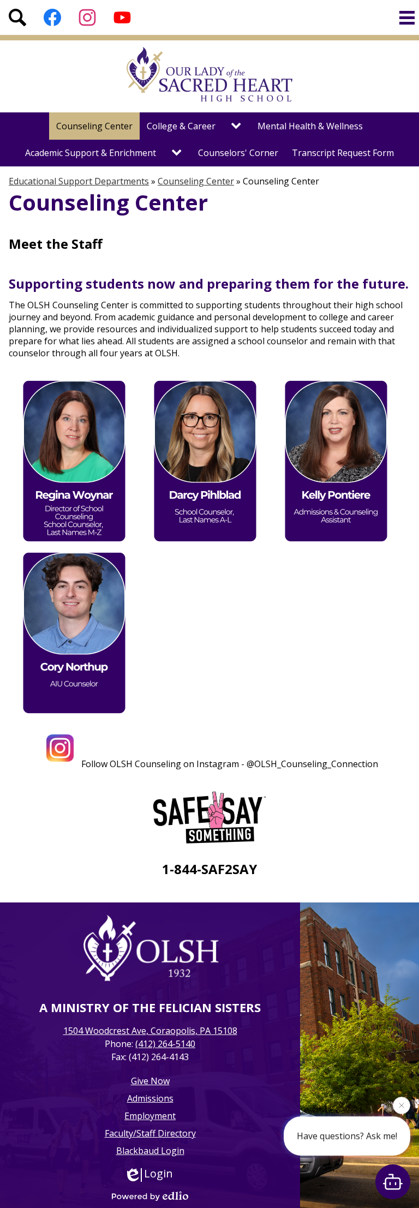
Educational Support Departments (79, 181)
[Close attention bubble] (401, 1107)
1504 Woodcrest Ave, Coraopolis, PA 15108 (150, 1031)
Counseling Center (196, 181)
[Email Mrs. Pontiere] (336, 542)
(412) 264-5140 (165, 1044)
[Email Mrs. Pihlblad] (205, 542)
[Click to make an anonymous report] (209, 819)
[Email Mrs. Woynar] (74, 542)
